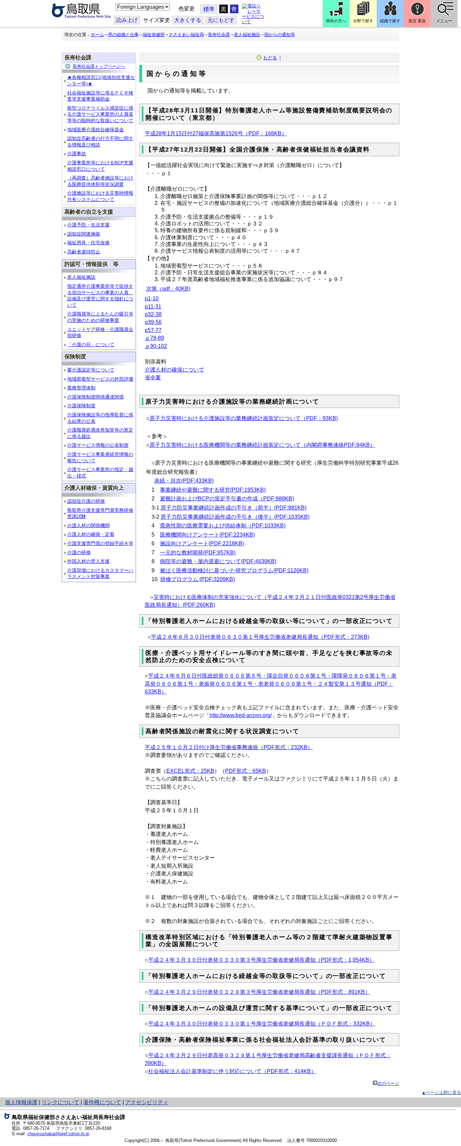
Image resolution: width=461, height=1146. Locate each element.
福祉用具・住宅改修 (88, 242)
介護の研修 (79, 552)
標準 (209, 9)
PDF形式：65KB (245, 771)
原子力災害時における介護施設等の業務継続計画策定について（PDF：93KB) (244, 418)
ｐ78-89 (154, 338)
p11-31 (153, 306)
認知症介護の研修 (86, 501)
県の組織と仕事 (123, 34)
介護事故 (76, 153)
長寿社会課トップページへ (99, 66)
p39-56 (153, 322)
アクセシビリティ (146, 1102)
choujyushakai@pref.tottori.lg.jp (58, 1133)
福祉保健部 (154, 34)
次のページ (388, 1083)
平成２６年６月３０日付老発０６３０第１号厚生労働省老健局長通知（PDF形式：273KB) (260, 637)
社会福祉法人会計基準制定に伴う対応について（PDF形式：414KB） (232, 1071)
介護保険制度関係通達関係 (95, 397)
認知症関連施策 (83, 234)
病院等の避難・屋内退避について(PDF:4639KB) (218, 561)
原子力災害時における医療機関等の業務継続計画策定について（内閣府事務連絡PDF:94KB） (262, 445)
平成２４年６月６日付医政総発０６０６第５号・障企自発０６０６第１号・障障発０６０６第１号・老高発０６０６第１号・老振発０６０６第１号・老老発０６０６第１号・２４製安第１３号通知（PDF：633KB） (271, 683)
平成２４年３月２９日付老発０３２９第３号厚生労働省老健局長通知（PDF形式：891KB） (259, 992)
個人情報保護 (21, 1102)
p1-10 (152, 298)
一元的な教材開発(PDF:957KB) (198, 552)
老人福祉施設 (247, 34)
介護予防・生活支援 (88, 224)
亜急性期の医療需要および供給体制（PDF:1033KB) (223, 525)
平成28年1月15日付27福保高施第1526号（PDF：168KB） (216, 133)
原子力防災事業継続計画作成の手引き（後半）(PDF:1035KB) (235, 517)
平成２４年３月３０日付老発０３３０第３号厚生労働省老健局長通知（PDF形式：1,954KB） (261, 960)
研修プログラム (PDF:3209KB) (197, 579)
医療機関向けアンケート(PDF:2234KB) (207, 535)
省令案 (153, 377)
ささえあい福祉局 (186, 34)
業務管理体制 (81, 387)
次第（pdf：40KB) (168, 289)
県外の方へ (336, 21)
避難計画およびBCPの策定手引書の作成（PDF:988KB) (227, 498)
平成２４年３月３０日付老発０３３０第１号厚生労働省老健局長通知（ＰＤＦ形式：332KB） (261, 1024)
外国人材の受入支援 (88, 561)
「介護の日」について (90, 344)
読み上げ (127, 20)
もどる (270, 57)
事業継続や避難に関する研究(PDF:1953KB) (213, 490)
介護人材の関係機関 (88, 525)
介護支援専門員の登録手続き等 (100, 543)
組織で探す (390, 21)
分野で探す (363, 21)
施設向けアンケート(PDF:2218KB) (202, 543)
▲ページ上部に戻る (441, 1092)
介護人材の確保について (174, 370)
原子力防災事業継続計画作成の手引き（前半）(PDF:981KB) (233, 508)
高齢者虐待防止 (83, 251)
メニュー (444, 21)
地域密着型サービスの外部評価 (100, 379)
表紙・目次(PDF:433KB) (184, 481)
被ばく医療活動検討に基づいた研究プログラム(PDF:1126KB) (234, 570)
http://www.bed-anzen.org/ (241, 715)
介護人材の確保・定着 (90, 534)
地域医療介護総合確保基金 (95, 129)
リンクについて (60, 1102)
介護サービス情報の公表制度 (98, 445)
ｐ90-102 (156, 346)
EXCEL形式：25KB (190, 771)
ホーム (97, 34)
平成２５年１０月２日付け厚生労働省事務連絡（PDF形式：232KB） (229, 747)
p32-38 (153, 314)
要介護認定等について (90, 370)
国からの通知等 (279, 34)
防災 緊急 (417, 21)
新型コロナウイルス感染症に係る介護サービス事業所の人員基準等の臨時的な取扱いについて (100, 114)
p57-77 (153, 330)
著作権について (102, 1102)
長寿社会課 (219, 34)
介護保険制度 (81, 405)
